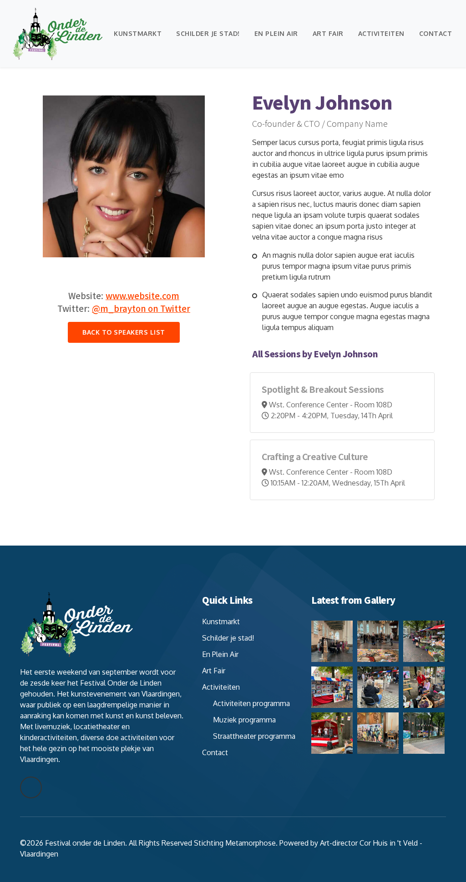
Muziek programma (244, 719)
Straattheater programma (254, 736)
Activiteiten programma (251, 703)
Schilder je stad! (208, 33)
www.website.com (142, 295)
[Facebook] (31, 787)
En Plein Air (276, 33)
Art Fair (328, 33)
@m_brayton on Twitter (141, 308)
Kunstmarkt (138, 33)
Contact (435, 33)
